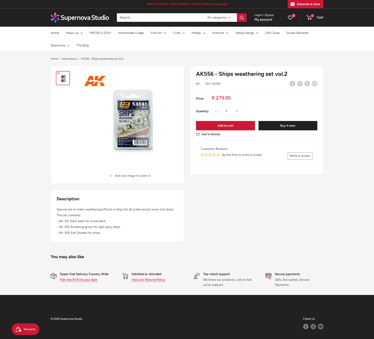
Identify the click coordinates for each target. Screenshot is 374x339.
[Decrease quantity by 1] (216, 111)
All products (69, 58)
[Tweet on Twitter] (307, 83)
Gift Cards (272, 33)
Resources (58, 45)
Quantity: (202, 111)
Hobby (196, 33)
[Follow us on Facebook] (306, 326)
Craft (177, 33)
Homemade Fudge (131, 33)
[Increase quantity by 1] (237, 111)
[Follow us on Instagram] (313, 326)
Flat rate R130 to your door (79, 280)
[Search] (242, 17)
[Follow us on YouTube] (320, 326)
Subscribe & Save (308, 4)
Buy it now (287, 125)
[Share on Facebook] (292, 83)
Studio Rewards (297, 33)
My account (263, 19)
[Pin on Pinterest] (300, 83)
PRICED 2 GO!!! (100, 33)
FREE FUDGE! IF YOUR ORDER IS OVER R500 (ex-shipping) (187, 4)
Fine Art (156, 33)
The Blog (82, 45)
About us (72, 33)
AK (198, 83)
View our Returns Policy (148, 280)
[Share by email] (314, 83)
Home (55, 33)
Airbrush (218, 33)
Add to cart (225, 125)
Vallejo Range (244, 33)
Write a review (300, 156)
